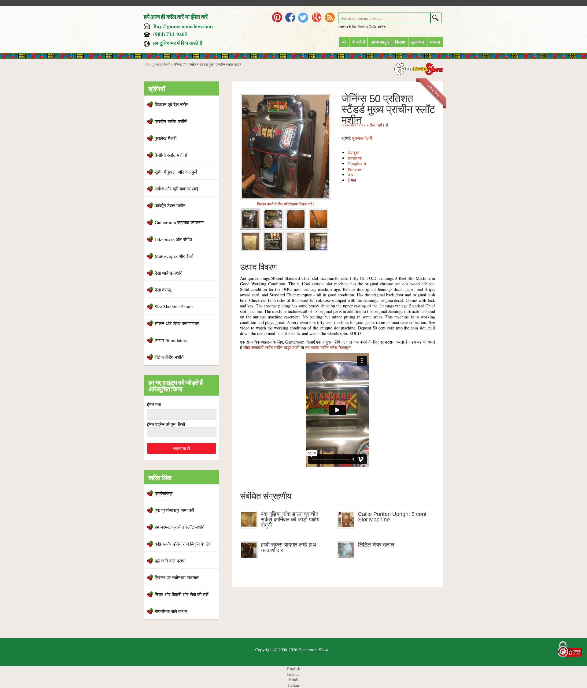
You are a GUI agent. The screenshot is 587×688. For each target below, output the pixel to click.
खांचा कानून (380, 42)
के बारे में (358, 42)
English (293, 668)
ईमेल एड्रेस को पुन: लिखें (166, 424)
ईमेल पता (154, 404)
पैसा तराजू (163, 290)
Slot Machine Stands (174, 306)
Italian (293, 685)
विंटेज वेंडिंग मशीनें (169, 357)
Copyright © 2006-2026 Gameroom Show (292, 649)
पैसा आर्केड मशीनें (169, 273)
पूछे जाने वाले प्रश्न (170, 561)
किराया (400, 42)
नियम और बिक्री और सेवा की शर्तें (181, 594)
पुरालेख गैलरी (160, 64)
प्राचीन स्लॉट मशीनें (171, 121)
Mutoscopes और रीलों (174, 256)
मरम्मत (435, 42)
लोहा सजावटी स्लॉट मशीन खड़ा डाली (271, 347)
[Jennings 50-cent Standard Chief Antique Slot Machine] (285, 198)
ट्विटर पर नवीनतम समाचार (177, 577)
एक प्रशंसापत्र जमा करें (174, 510)
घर (344, 42)
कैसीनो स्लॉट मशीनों (171, 155)
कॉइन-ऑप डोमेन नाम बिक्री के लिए (183, 544)
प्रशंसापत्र (164, 493)
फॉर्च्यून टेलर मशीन (170, 205)
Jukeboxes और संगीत (173, 239)
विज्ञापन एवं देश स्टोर (171, 104)
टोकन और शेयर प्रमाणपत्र (177, 323)
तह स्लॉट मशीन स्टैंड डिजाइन (328, 347)
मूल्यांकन (417, 42)
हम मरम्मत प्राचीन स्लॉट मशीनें (180, 527)
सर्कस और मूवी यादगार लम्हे (176, 189)
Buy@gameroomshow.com (183, 26)
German (294, 674)
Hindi (293, 679)
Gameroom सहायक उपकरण (179, 222)
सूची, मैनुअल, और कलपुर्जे (176, 172)
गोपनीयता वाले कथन (171, 611)
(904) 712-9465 (170, 34)
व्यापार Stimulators (171, 340)
